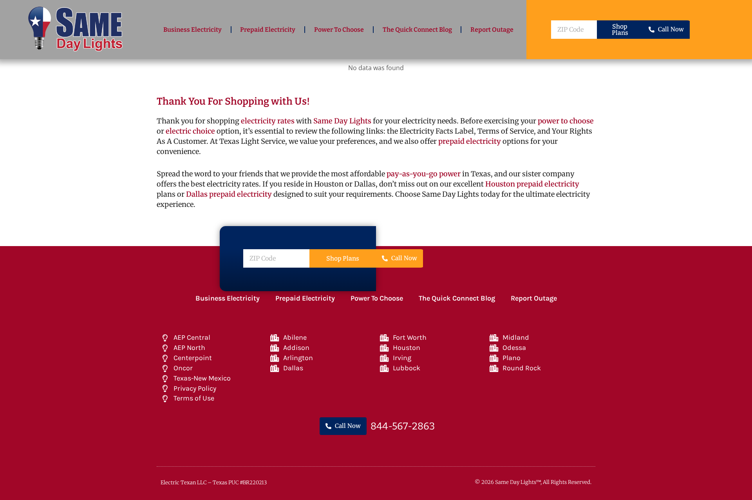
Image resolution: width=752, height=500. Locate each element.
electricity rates (268, 120)
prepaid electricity (469, 141)
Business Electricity (192, 29)
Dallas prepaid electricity (229, 194)
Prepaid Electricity (267, 29)
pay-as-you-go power (424, 173)
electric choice (190, 131)
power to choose (566, 120)
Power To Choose (339, 29)
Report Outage (491, 29)
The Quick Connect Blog (417, 29)
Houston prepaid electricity (532, 183)
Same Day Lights (342, 120)
